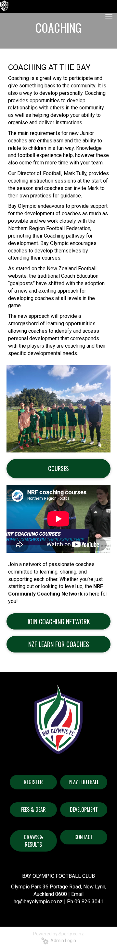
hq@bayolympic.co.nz (38, 901)
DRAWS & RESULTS (33, 840)
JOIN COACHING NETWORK (58, 621)
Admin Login (62, 940)
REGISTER (33, 782)
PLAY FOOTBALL (84, 782)
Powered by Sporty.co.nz (58, 933)
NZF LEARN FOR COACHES (58, 644)
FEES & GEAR (33, 809)
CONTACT (83, 837)
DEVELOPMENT (84, 809)
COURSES (58, 468)
